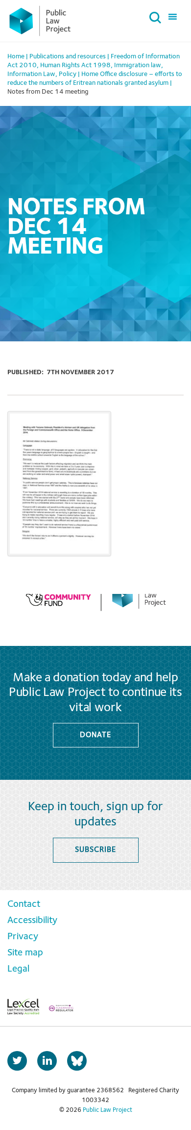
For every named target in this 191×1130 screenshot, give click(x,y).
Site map (25, 953)
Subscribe (95, 850)
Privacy (22, 937)
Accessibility (32, 920)
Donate (95, 735)
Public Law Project (107, 1110)
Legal (18, 969)
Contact (23, 904)
